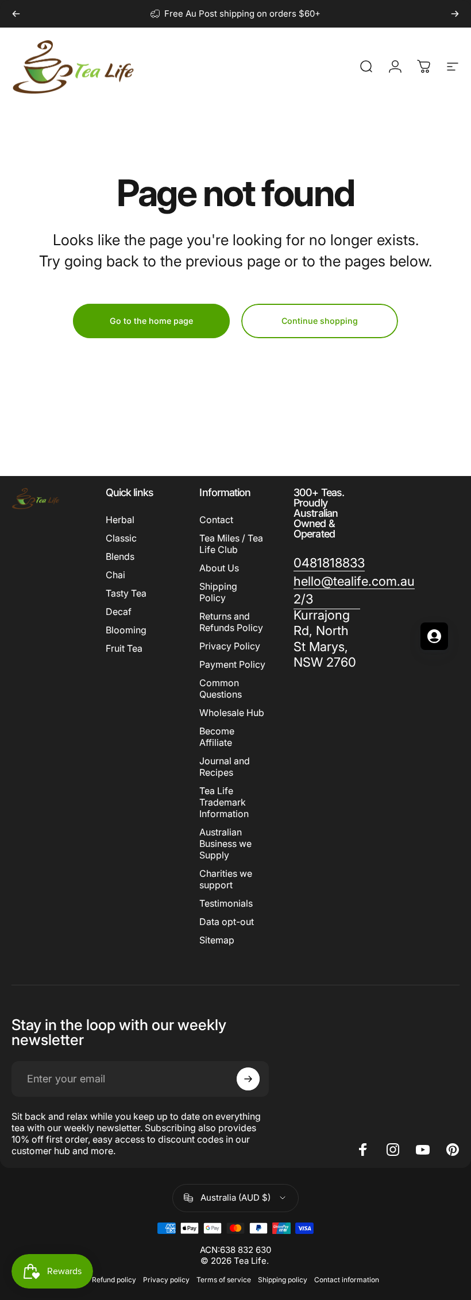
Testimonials (226, 903)
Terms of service (223, 1279)
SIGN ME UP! (112, 715)
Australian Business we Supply (225, 843)
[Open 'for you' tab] (434, 636)
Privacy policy (166, 1279)
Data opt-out (226, 921)
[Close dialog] (428, 511)
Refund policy (114, 1279)
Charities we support (225, 879)
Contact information (346, 1279)
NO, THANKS (112, 750)
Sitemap (216, 940)
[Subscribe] (248, 1078)
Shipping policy (282, 1279)
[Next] (455, 14)
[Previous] (16, 14)
